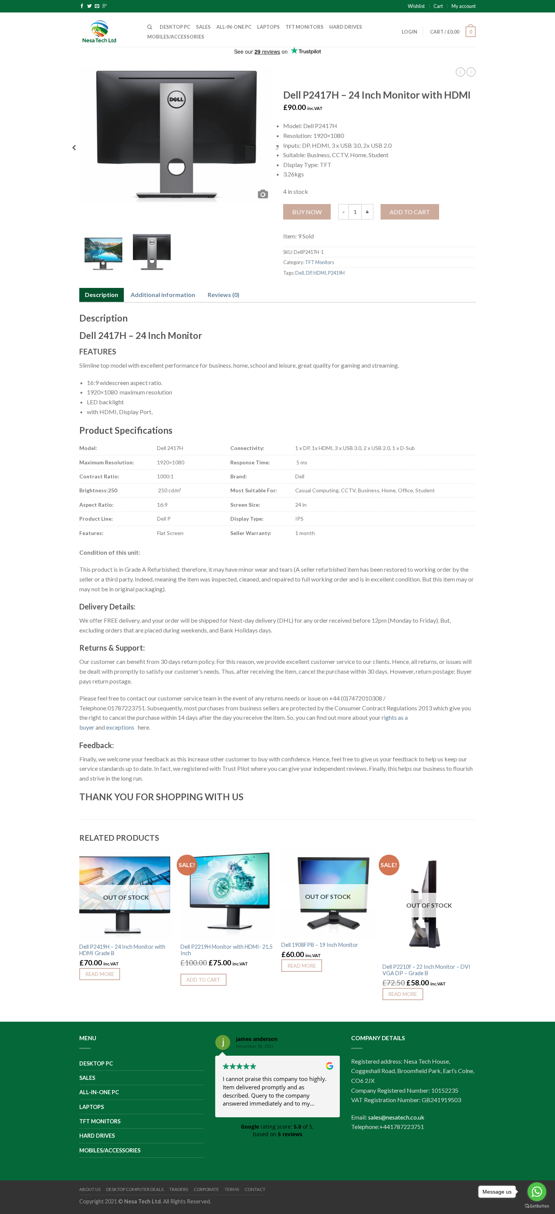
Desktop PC (175, 27)
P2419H (336, 273)
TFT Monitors (304, 27)
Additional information (163, 294)
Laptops (268, 27)
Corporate (206, 1189)
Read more (100, 974)
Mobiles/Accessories (175, 37)
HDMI (319, 273)
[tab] (101, 295)
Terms (232, 1189)
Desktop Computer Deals (134, 1189)
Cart (438, 6)
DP (308, 273)
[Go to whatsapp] (536, 1191)
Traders (178, 1189)
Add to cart (410, 211)
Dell (299, 273)
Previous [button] (74, 150)
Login (409, 32)
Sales (203, 27)
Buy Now (307, 211)
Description (101, 294)
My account (464, 6)
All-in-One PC (233, 27)
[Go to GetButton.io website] (537, 1206)
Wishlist (416, 6)
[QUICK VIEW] (227, 894)
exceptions (121, 727)
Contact (255, 1189)
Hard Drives (345, 27)
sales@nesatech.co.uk (396, 1117)
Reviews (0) (223, 294)
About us (89, 1189)
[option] (175, 135)
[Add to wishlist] (163, 856)
